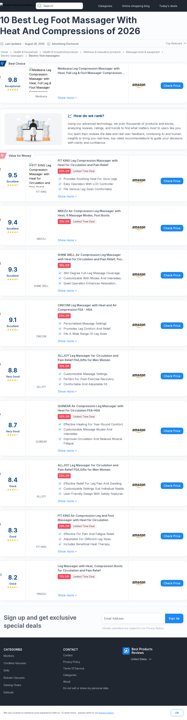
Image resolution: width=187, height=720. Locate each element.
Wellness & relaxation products (102, 52)
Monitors (9, 655)
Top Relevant (174, 43)
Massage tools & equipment (143, 52)
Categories (105, 5)
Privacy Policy (71, 661)
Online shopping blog (136, 5)
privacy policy (106, 712)
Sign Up (174, 618)
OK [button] (177, 712)
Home (4, 52)
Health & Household (25, 52)
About (66, 681)
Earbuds (9, 692)
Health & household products (60, 52)
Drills (6, 670)
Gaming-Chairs (12, 685)
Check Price (172, 85)
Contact (67, 655)
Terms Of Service (73, 668)
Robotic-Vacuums (14, 677)
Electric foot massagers (44, 55)
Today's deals (168, 5)
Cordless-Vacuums (15, 663)
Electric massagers (12, 55)
